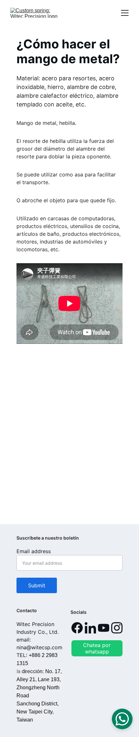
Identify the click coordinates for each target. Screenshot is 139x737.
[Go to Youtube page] (103, 627)
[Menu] (125, 13)
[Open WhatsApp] (122, 719)
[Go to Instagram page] (117, 627)
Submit (36, 585)
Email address (33, 551)
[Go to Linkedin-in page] (90, 627)
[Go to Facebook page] (77, 627)
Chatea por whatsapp (97, 648)
